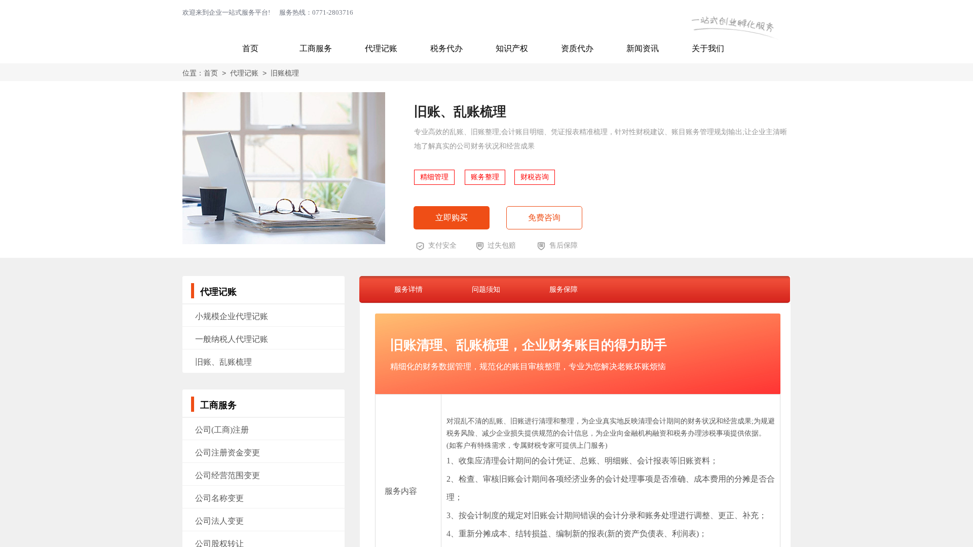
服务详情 (408, 289)
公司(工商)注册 (222, 429)
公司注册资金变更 (227, 452)
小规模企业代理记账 (231, 316)
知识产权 (512, 48)
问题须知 (486, 289)
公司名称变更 (219, 498)
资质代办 (577, 48)
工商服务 (316, 48)
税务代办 (446, 48)
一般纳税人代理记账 (231, 339)
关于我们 (708, 48)
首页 (250, 48)
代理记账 (381, 48)
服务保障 (563, 289)
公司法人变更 (219, 521)
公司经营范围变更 (227, 475)
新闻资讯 (642, 48)
